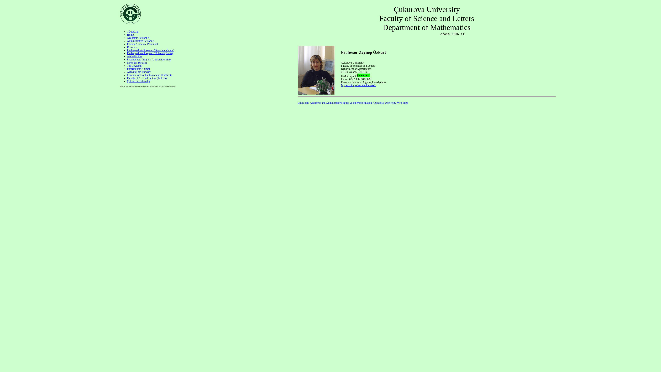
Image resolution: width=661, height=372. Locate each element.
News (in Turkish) (137, 62)
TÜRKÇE (132, 31)
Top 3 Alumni (134, 65)
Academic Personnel (138, 37)
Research (132, 47)
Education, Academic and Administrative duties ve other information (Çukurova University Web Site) (353, 102)
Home (130, 34)
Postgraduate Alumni (138, 68)
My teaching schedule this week (358, 85)
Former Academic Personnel (142, 44)
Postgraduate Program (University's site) (149, 59)
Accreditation (134, 56)
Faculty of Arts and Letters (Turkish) (147, 78)
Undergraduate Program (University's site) (150, 53)
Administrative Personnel (140, 40)
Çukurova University (138, 81)
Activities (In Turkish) (139, 71)
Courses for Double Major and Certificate (149, 75)
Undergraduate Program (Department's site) (150, 50)
